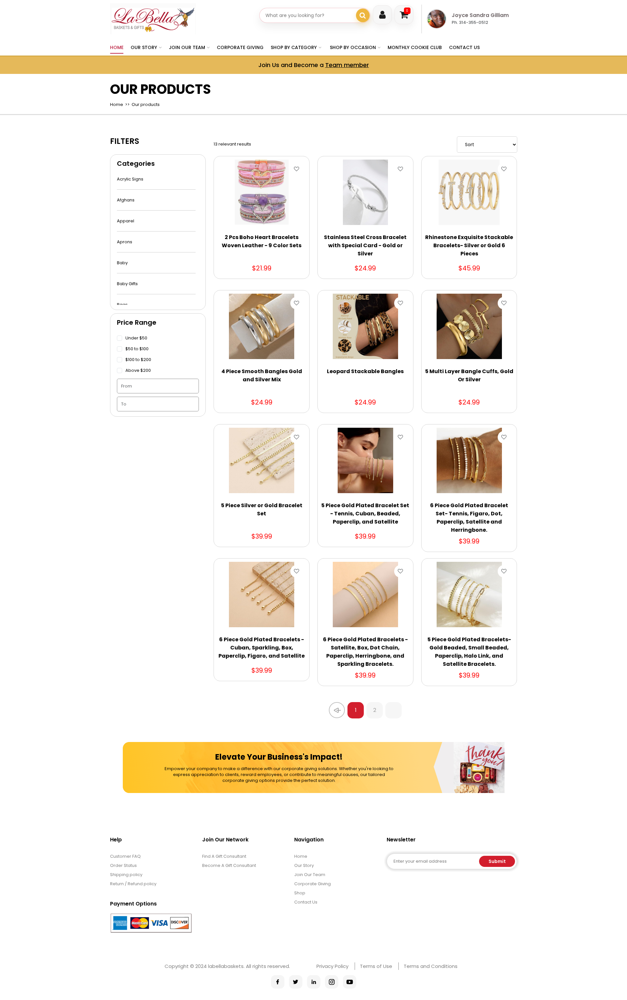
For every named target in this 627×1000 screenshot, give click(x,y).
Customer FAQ (125, 856)
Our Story (304, 865)
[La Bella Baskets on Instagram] (331, 982)
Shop (299, 893)
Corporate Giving (240, 47)
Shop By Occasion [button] (353, 47)
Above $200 (138, 370)
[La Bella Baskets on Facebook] (277, 982)
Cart (407, 10)
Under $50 (136, 338)
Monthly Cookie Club (415, 47)
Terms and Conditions (431, 966)
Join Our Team (309, 874)
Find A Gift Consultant (224, 856)
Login (382, 14)
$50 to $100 (137, 349)
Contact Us (464, 47)
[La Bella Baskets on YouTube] (349, 982)
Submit (497, 861)
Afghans (126, 200)
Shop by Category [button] (294, 47)
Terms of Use (376, 966)
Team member (347, 65)
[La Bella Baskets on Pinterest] (313, 982)
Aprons (124, 242)
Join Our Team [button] (187, 47)
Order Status (123, 865)
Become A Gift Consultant (229, 865)
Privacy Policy (332, 966)
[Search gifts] (363, 15)
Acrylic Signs (130, 179)
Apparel (125, 221)
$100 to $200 (138, 359)
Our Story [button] (144, 47)
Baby (122, 263)
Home (116, 47)
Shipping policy (126, 874)
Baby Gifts (127, 284)
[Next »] (393, 710)
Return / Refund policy (133, 884)
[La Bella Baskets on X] (295, 982)
